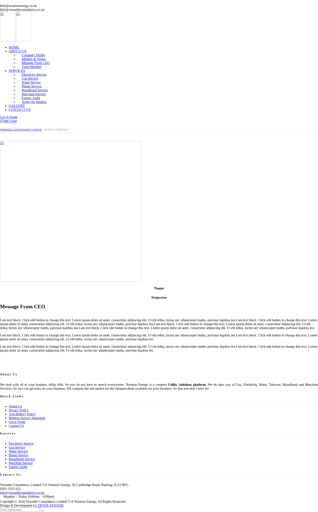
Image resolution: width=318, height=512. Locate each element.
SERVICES (17, 71)
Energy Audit (18, 467)
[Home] (8, 121)
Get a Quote (17, 422)
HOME (14, 47)
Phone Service (18, 455)
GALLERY (17, 106)
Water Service (18, 451)
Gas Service (17, 447)
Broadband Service (22, 459)
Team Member (32, 67)
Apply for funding (34, 102)
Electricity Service (21, 443)
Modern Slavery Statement (27, 418)
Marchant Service (21, 463)
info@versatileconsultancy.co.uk (22, 492)
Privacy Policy (19, 410)
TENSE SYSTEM (50, 505)
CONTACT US (20, 109)
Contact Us (16, 426)
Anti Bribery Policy (22, 414)
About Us (15, 406)
